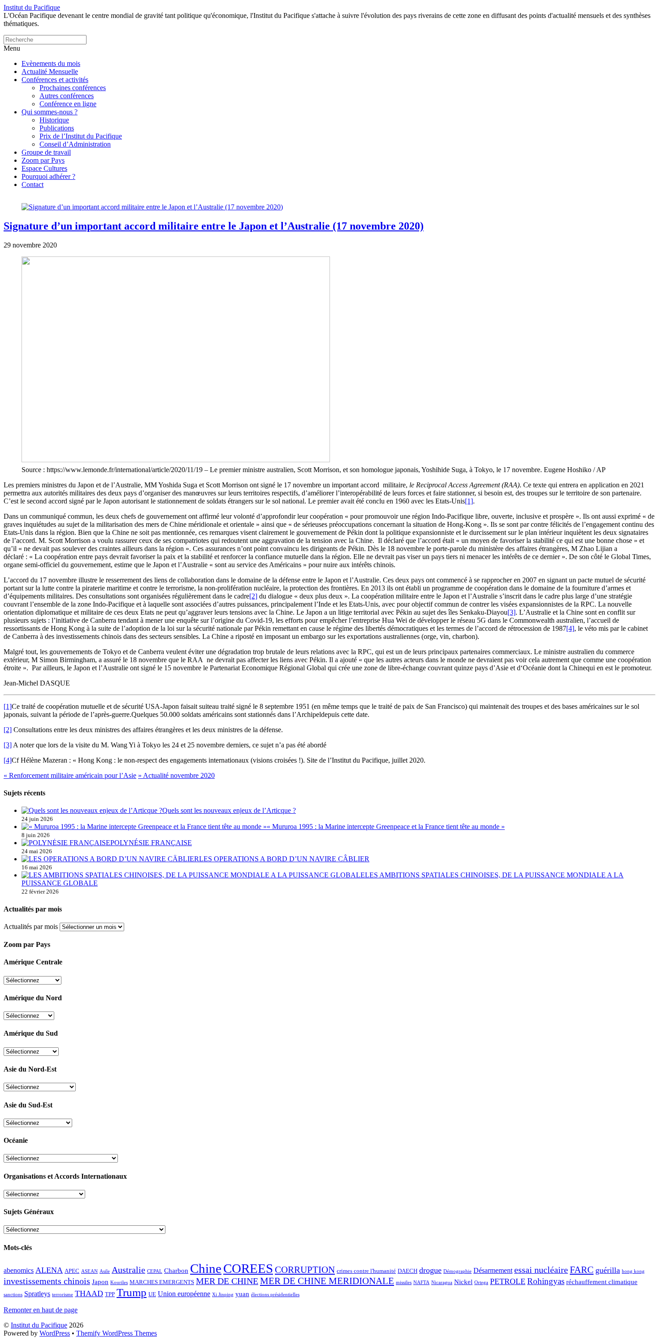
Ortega (481, 1282)
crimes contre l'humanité (366, 1270)
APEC (72, 1270)
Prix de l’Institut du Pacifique (80, 136)
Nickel (463, 1281)
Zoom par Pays (43, 160)
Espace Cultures (44, 168)
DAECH (407, 1270)
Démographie (457, 1271)
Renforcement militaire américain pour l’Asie (70, 775)
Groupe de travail (46, 152)
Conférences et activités (55, 79)
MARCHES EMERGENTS (162, 1282)
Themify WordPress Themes (116, 1333)
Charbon (176, 1270)
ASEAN (89, 1271)
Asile (105, 1271)
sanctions (13, 1294)
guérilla (607, 1270)
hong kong (633, 1271)
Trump (132, 1292)
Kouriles (119, 1282)
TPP (110, 1294)
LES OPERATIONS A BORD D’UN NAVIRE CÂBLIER (284, 859)
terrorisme (62, 1294)
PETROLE (507, 1281)
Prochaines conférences (72, 87)
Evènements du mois (51, 63)
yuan (242, 1294)
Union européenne (184, 1293)
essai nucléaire (541, 1270)
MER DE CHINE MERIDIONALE (327, 1281)
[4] (570, 628)
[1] (469, 501)
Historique (54, 120)
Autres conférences (66, 96)
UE (152, 1294)
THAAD (89, 1293)
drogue (430, 1270)
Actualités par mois (31, 926)
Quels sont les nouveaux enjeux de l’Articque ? (229, 810)
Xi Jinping (223, 1294)
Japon (100, 1281)
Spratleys (37, 1293)
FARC (582, 1269)
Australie (128, 1270)
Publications (56, 128)
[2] (253, 596)
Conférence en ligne (67, 104)
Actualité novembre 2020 (176, 775)
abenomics (19, 1270)
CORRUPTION (305, 1270)
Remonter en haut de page (41, 1310)
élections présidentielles (275, 1294)
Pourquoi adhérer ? (48, 176)
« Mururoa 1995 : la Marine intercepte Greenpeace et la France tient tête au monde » (386, 826)
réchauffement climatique (601, 1281)
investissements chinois (47, 1281)
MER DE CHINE (227, 1281)
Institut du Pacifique (39, 1325)
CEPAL (154, 1271)
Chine (205, 1268)
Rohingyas (545, 1281)
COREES (248, 1268)
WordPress (54, 1333)
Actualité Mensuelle (50, 71)
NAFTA (421, 1282)
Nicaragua (441, 1282)
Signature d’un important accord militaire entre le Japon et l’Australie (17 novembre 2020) (214, 226)
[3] (511, 612)
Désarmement (492, 1270)
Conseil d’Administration (75, 144)
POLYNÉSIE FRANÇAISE (151, 842)
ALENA (49, 1270)
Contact (32, 184)
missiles (404, 1282)
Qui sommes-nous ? (50, 112)
